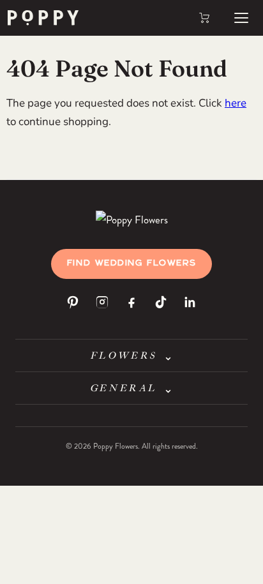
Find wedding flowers (131, 263)
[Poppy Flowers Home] (132, 219)
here (235, 103)
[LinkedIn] (190, 302)
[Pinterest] (72, 302)
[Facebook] (131, 302)
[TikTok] (161, 302)
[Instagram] (102, 302)
